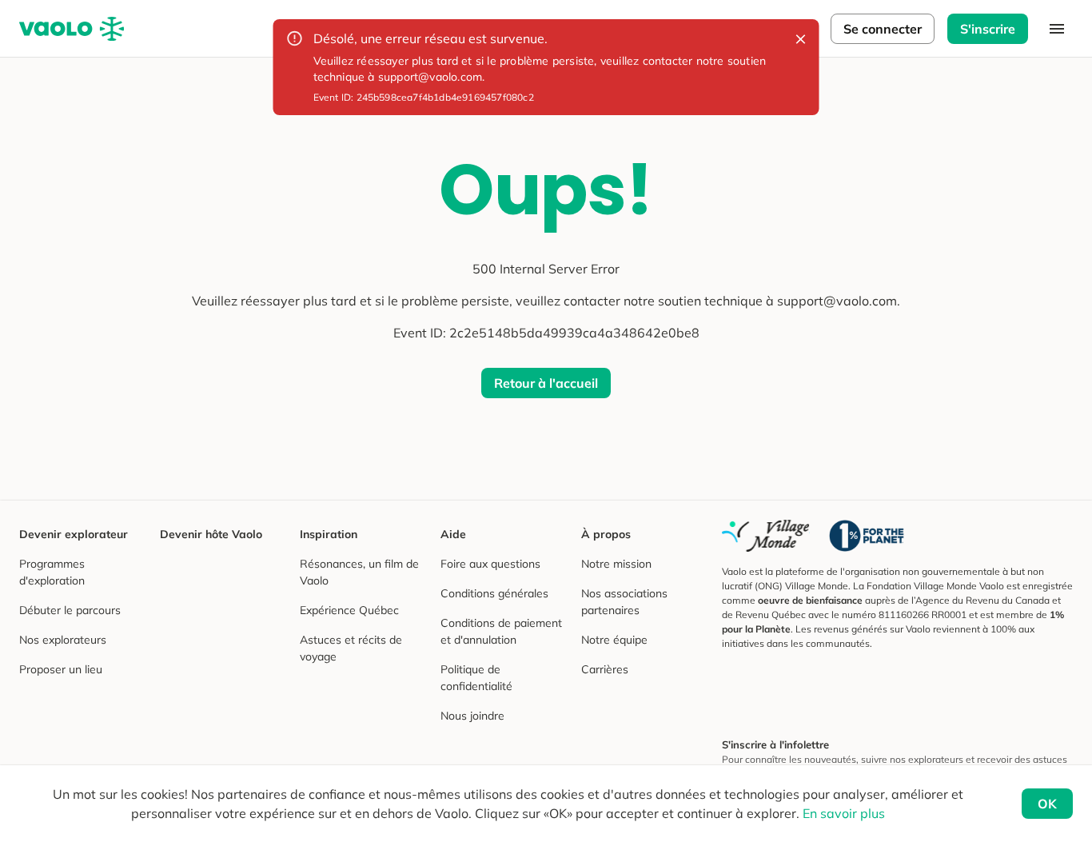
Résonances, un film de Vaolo (359, 572)
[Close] (801, 39)
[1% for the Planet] (866, 536)
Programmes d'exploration (52, 572)
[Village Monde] (766, 536)
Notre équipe (614, 639)
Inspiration (328, 534)
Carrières (604, 669)
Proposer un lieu (60, 669)
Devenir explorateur (73, 534)
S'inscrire (987, 29)
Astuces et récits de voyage (351, 648)
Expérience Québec (349, 610)
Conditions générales (494, 593)
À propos (606, 534)
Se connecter (882, 29)
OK (1047, 804)
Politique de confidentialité (476, 677)
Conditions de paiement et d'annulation (501, 631)
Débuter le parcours (70, 610)
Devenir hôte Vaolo (211, 534)
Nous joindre (472, 715)
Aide (453, 534)
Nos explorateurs (62, 639)
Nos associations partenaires (624, 601)
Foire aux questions (490, 564)
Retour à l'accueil (546, 383)
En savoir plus (844, 813)
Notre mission (616, 564)
